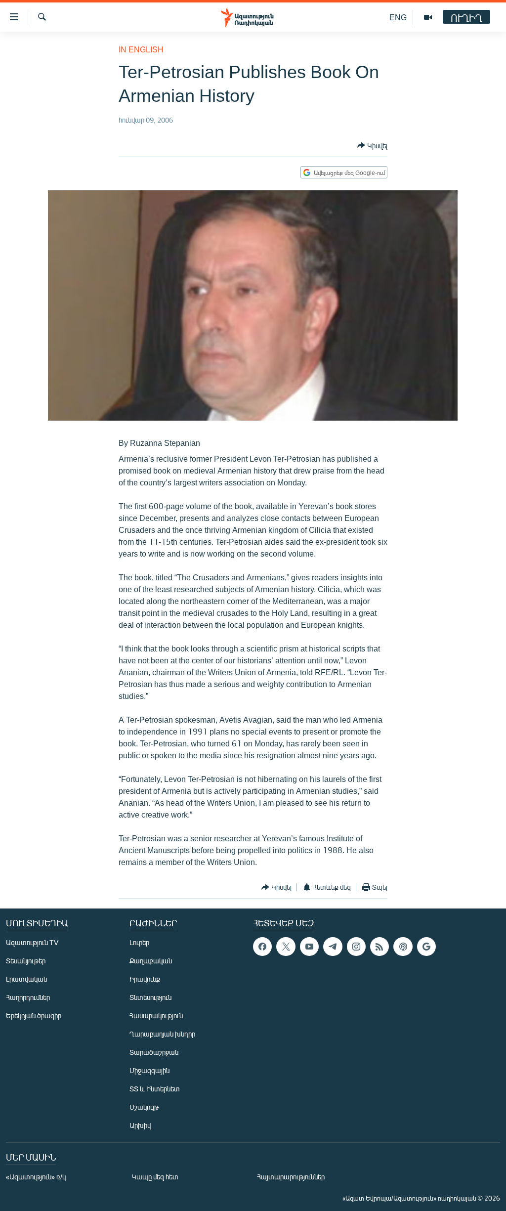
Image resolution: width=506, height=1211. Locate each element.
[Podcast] (402, 946)
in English (141, 49)
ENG (398, 17)
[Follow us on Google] (426, 946)
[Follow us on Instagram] (356, 946)
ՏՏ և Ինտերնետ (154, 1088)
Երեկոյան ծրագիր (33, 1015)
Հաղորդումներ (28, 997)
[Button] (372, 145)
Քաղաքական (150, 960)
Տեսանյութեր (25, 960)
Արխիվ (140, 1125)
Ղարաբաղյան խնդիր (162, 1034)
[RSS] (379, 946)
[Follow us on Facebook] (262, 946)
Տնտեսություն (150, 997)
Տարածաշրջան (153, 1052)
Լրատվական (26, 979)
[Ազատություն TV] (428, 17)
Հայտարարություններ (291, 1176)
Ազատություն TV (32, 942)
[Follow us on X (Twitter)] (285, 946)
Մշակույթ (144, 1107)
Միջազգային (149, 1070)
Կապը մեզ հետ (154, 1176)
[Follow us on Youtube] (309, 946)
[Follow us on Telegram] (332, 946)
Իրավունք (144, 979)
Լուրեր (139, 942)
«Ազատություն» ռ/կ (36, 1176)
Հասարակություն (156, 1015)
